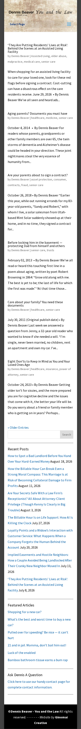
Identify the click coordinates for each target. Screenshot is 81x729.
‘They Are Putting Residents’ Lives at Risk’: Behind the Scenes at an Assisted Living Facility (38, 48)
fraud (24, 185)
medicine (51, 118)
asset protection (41, 179)
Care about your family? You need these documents (35, 303)
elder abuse (58, 56)
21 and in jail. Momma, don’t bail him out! (37, 645)
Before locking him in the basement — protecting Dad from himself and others (36, 244)
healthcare (37, 118)
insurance (52, 369)
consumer (60, 179)
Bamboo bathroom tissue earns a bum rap (38, 660)
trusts (50, 250)
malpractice (15, 61)
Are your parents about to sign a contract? (38, 175)
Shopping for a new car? (25, 612)
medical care (32, 61)
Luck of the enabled (22, 653)
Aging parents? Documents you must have (37, 113)
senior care (48, 61)
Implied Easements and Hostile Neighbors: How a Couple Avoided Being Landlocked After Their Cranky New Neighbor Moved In (40, 560)
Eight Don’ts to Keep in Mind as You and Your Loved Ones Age (39, 363)
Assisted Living (40, 56)
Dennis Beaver (20, 56)
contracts (14, 185)
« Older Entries (18, 427)
